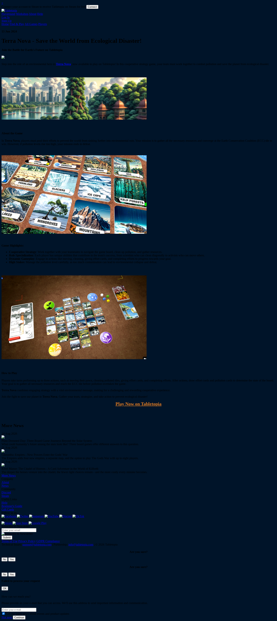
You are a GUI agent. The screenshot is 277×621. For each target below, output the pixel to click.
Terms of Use (10, 541)
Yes (12, 559)
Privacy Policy (27, 541)
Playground (8, 13)
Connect (92, 6)
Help (40, 13)
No (4, 559)
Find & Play (17, 24)
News (5, 485)
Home (5, 24)
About (32, 13)
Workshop (22, 13)
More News (9, 475)
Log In (6, 17)
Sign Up (6, 20)
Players (42, 24)
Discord (6, 492)
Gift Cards (8, 509)
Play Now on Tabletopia (138, 403)
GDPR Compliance (48, 541)
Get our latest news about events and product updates (37, 613)
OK (5, 588)
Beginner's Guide (12, 506)
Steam (5, 495)
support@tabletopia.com (36, 544)
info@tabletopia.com (80, 544)
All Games (31, 24)
